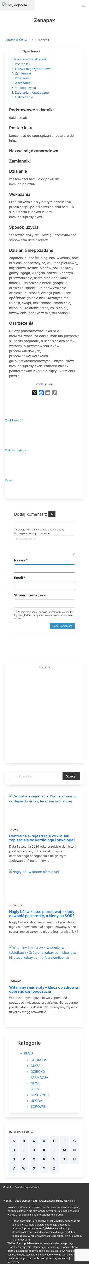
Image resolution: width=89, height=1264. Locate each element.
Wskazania (21, 83)
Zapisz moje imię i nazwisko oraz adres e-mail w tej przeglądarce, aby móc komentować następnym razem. (43, 615)
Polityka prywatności (26, 1187)
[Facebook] (41, 392)
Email (19, 578)
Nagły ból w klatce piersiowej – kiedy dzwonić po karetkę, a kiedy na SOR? (42, 914)
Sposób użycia (23, 88)
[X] (34, 392)
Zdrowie (15, 981)
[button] (83, 5)
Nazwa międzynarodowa (31, 69)
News (14, 829)
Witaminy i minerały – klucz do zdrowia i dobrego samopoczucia (44, 989)
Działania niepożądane (30, 92)
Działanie (20, 78)
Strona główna (16, 39)
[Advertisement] (44, 714)
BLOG (28, 1053)
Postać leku (21, 64)
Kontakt (7, 1187)
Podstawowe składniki (29, 59)
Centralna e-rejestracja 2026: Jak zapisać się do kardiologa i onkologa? (42, 838)
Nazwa (21, 560)
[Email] (47, 392)
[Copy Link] (54, 392)
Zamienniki (21, 73)
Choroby (16, 905)
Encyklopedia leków (51, 1200)
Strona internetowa (30, 595)
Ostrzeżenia (22, 97)
